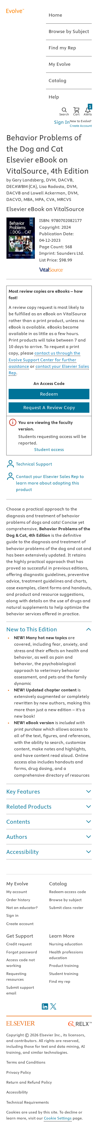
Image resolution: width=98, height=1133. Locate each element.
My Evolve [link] (60, 64)
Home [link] (55, 15)
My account (16, 891)
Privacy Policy (18, 1072)
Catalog (58, 884)
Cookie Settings (58, 1118)
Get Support (19, 936)
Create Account (81, 126)
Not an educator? (21, 907)
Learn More (61, 936)
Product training (64, 965)
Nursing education (66, 944)
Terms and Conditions (25, 1062)
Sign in (12, 915)
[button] (49, 629)
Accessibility (17, 1092)
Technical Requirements (27, 1102)
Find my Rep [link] (62, 48)
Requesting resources (16, 976)
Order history (18, 900)
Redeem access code (67, 891)
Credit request (19, 944)
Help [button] (54, 97)
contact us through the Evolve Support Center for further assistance (44, 359)
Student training (63, 973)
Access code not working (20, 963)
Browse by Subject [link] (69, 31)
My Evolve (17, 884)
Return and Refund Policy (29, 1082)
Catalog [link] (57, 80)
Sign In (62, 122)
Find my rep (59, 981)
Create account (19, 923)
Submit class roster (66, 907)
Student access (49, 449)
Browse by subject (65, 900)
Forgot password (21, 952)
